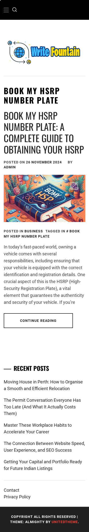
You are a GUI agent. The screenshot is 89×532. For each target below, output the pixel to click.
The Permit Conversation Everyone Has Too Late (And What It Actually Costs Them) (42, 407)
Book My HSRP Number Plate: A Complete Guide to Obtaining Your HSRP (44, 132)
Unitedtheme (65, 522)
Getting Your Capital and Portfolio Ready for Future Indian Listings (43, 465)
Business (33, 231)
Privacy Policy (17, 496)
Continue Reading (38, 321)
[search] (15, 10)
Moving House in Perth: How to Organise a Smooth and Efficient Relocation (43, 385)
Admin (10, 167)
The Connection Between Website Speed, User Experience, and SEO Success (44, 447)
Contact (11, 490)
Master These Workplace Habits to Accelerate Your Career (38, 428)
